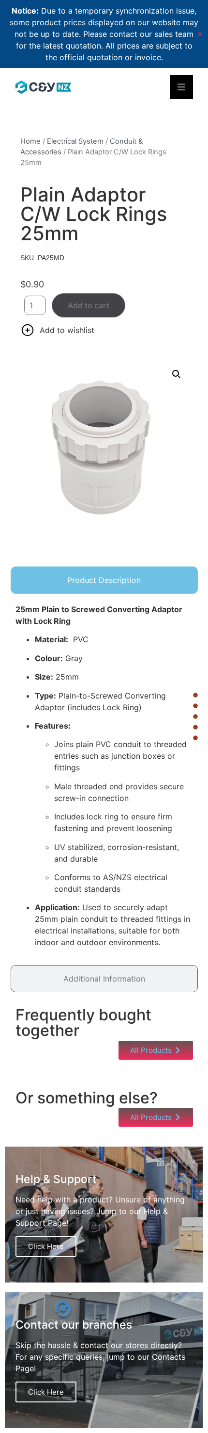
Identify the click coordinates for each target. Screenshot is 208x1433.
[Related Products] (195, 716)
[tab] (104, 580)
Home (30, 141)
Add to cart (88, 305)
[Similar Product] (195, 727)
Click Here (46, 1246)
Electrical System (75, 141)
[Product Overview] (195, 695)
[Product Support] (195, 738)
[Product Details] (195, 706)
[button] (176, 374)
